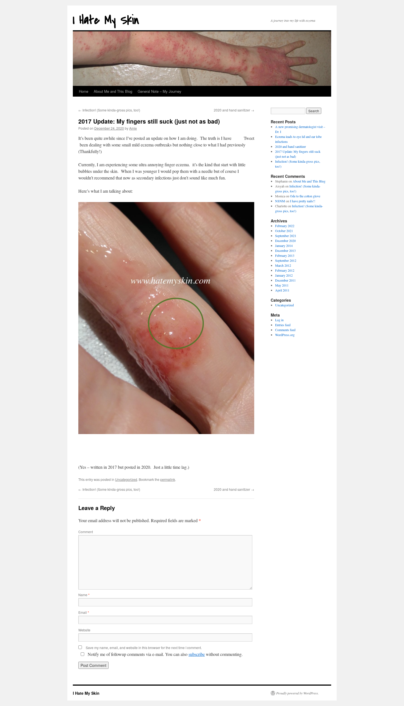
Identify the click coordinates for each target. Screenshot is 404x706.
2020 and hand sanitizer (234, 110)
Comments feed (285, 330)
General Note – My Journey (159, 91)
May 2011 (282, 285)
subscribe (197, 654)
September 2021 (285, 235)
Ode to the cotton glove (305, 196)
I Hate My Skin (106, 20)
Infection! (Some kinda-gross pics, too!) (109, 110)
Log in (279, 320)
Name (84, 594)
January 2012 (284, 275)
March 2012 (283, 265)
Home (83, 91)
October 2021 (284, 230)
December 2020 (285, 240)
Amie (133, 128)
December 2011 (285, 280)
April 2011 (282, 290)
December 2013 (285, 250)
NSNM (280, 201)
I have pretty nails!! (302, 201)
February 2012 (284, 270)
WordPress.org (285, 334)
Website (84, 630)
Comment (85, 531)
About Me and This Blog (113, 91)
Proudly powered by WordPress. (297, 693)
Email (83, 612)
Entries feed (282, 325)
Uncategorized (126, 479)
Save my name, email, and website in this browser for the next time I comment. (144, 647)
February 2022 (284, 225)
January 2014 (284, 245)
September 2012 (285, 260)
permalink (167, 479)
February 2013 (284, 255)
